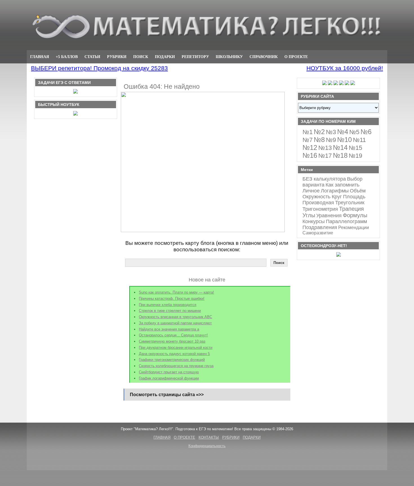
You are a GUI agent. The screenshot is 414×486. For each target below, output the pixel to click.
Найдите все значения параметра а (169, 329)
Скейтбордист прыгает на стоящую (169, 372)
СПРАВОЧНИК (264, 56)
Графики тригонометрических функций (172, 360)
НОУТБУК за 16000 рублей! (344, 68)
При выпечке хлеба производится (167, 305)
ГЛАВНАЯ (39, 56)
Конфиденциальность (207, 446)
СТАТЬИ (92, 56)
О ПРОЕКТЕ (296, 56)
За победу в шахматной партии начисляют (175, 323)
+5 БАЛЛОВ (67, 56)
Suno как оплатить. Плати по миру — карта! (176, 292)
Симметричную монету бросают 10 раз (172, 341)
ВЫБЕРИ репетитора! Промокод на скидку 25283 (99, 68)
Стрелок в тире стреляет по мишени (170, 311)
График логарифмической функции (169, 378)
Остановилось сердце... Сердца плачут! (173, 335)
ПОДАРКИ (165, 56)
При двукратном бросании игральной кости (175, 347)
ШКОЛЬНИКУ (229, 56)
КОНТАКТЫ (209, 437)
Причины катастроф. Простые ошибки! (171, 298)
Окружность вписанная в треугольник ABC (175, 317)
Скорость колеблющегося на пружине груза (176, 366)
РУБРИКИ (116, 56)
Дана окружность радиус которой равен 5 (174, 354)
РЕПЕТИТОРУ (195, 56)
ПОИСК (140, 56)
